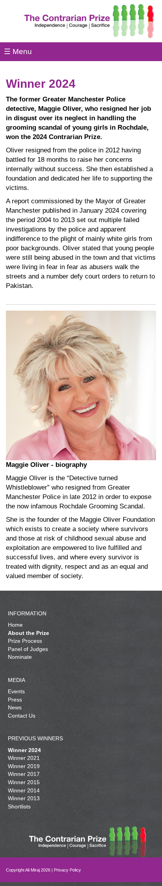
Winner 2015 (24, 782)
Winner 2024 (24, 750)
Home (15, 625)
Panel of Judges (28, 649)
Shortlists (19, 806)
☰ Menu (18, 51)
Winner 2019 (24, 766)
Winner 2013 (24, 798)
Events (16, 691)
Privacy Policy (67, 870)
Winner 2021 (24, 758)
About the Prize (28, 633)
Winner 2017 (24, 774)
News (15, 707)
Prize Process (25, 641)
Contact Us (21, 715)
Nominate (20, 657)
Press (15, 699)
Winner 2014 (24, 790)
